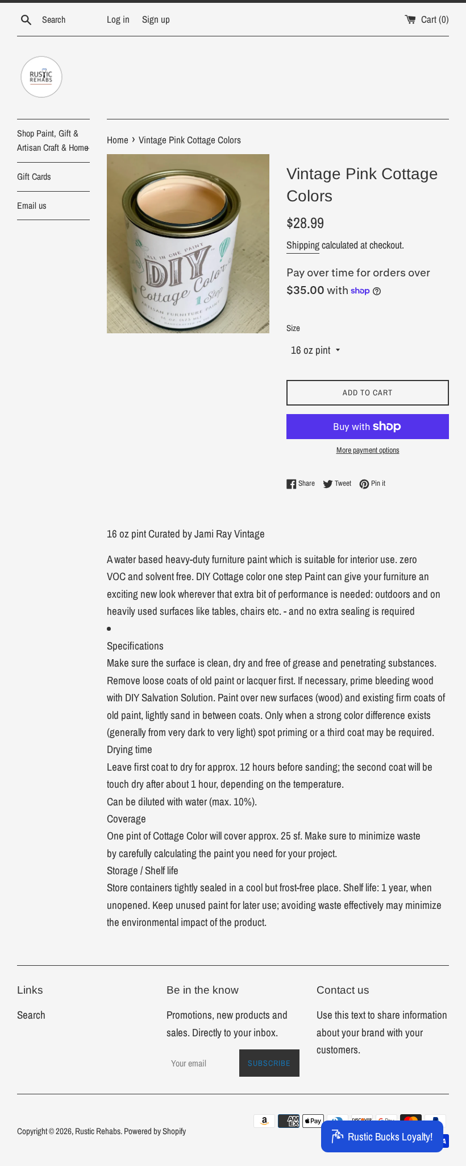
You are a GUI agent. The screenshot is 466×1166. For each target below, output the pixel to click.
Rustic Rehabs (97, 1131)
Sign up (156, 19)
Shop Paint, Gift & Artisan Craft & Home (53, 140)
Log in (118, 19)
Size (293, 328)
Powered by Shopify (155, 1131)
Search (31, 1014)
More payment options (368, 450)
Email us (32, 205)
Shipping (302, 245)
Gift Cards (34, 176)
